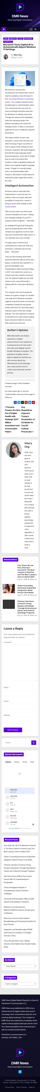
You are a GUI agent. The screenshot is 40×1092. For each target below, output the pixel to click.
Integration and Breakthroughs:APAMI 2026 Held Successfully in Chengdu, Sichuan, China (18, 933)
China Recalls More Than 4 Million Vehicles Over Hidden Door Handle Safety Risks (20, 944)
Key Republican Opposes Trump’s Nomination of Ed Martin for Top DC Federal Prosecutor (28, 419)
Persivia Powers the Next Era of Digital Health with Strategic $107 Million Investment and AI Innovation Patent (12, 419)
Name (6, 687)
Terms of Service (21, 1087)
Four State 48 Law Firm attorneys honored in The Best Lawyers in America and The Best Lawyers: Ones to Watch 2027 (20, 849)
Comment (8, 642)
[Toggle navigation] (31, 29)
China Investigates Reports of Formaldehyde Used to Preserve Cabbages (16, 891)
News (5, 38)
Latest (20, 38)
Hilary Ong (17, 55)
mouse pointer (10, 207)
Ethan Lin (33, 579)
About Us (32, 1087)
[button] (36, 29)
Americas (13, 38)
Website (7, 715)
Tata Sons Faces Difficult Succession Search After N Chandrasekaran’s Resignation (18, 879)
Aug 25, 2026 (22, 579)
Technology (8, 41)
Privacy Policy (9, 1087)
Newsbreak (28, 38)
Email (6, 701)
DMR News (20, 16)
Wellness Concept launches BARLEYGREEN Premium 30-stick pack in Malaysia (19, 910)
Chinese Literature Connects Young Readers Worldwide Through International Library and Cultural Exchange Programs (20, 868)
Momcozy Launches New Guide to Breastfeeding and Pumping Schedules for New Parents (20, 921)
